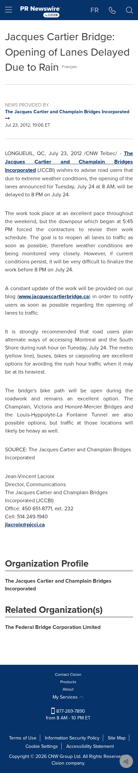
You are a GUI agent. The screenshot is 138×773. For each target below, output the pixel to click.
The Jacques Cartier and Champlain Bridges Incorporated (58, 584)
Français (69, 66)
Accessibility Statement (90, 746)
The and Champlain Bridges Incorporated (69, 161)
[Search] (129, 10)
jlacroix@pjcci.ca (25, 524)
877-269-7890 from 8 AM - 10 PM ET (68, 714)
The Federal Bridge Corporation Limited (52, 627)
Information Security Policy (72, 737)
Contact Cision (68, 674)
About (68, 689)
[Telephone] (112, 10)
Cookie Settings (41, 746)
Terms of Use (23, 737)
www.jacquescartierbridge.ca (54, 296)
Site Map (117, 737)
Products (68, 682)
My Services (66, 697)
